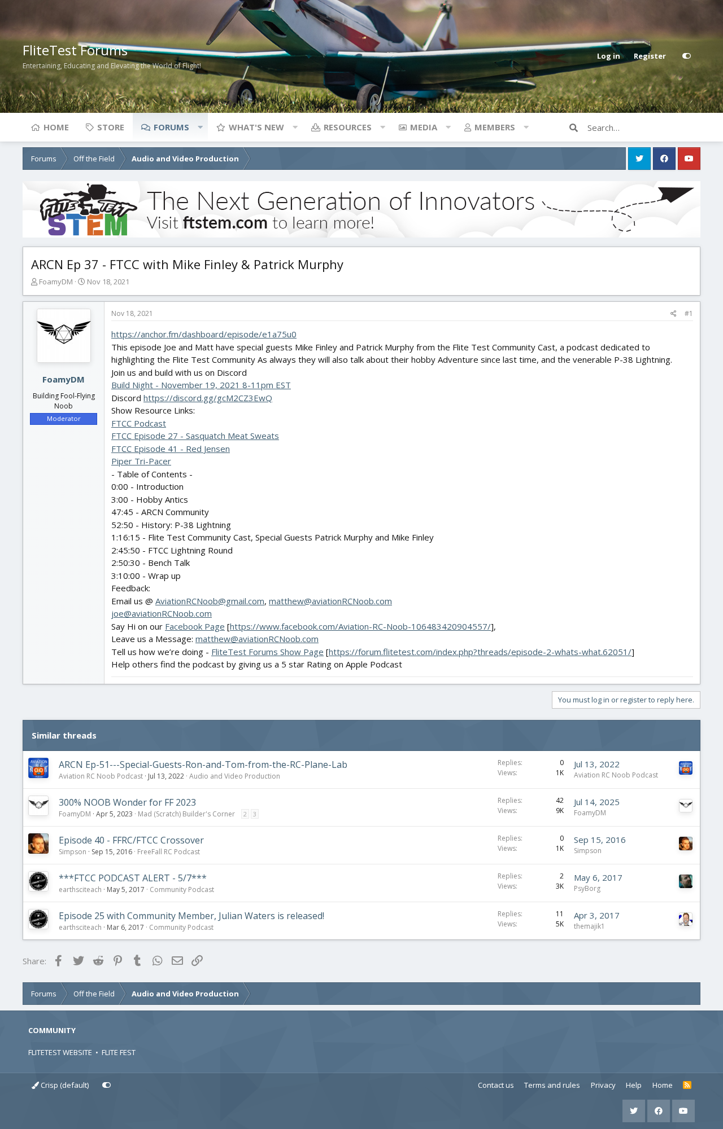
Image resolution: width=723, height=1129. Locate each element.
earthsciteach (80, 889)
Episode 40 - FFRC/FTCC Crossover (131, 840)
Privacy (603, 1085)
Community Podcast (182, 889)
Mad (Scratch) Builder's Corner (186, 814)
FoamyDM (56, 281)
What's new (256, 127)
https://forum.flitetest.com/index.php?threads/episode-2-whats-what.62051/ (480, 651)
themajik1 (589, 926)
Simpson (72, 851)
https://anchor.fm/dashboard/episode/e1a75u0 (204, 334)
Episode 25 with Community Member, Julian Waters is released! (191, 916)
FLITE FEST (119, 1052)
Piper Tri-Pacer (141, 461)
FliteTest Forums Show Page (267, 651)
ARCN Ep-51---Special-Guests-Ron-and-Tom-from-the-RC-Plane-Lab (203, 764)
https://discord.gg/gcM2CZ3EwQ (207, 397)
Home (56, 127)
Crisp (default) (64, 1085)
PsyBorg (587, 888)
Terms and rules (552, 1085)
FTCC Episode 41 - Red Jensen (170, 448)
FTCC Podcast (138, 423)
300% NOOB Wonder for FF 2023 (127, 802)
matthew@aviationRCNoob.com (330, 601)
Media (423, 127)
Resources (348, 127)
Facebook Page (195, 626)
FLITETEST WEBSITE (60, 1052)
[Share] (674, 313)
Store (110, 127)
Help (634, 1085)
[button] (200, 127)
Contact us (496, 1085)
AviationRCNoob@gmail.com (209, 601)
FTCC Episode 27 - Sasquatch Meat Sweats (195, 435)
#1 (689, 313)
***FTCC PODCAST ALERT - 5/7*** (133, 878)
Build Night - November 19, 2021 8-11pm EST (201, 384)
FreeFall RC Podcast (168, 851)
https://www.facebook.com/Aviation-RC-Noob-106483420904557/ (360, 626)
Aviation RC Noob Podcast (101, 776)
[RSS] (687, 1086)
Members (494, 127)
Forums (171, 127)
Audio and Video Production (234, 776)
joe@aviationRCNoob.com (161, 613)
